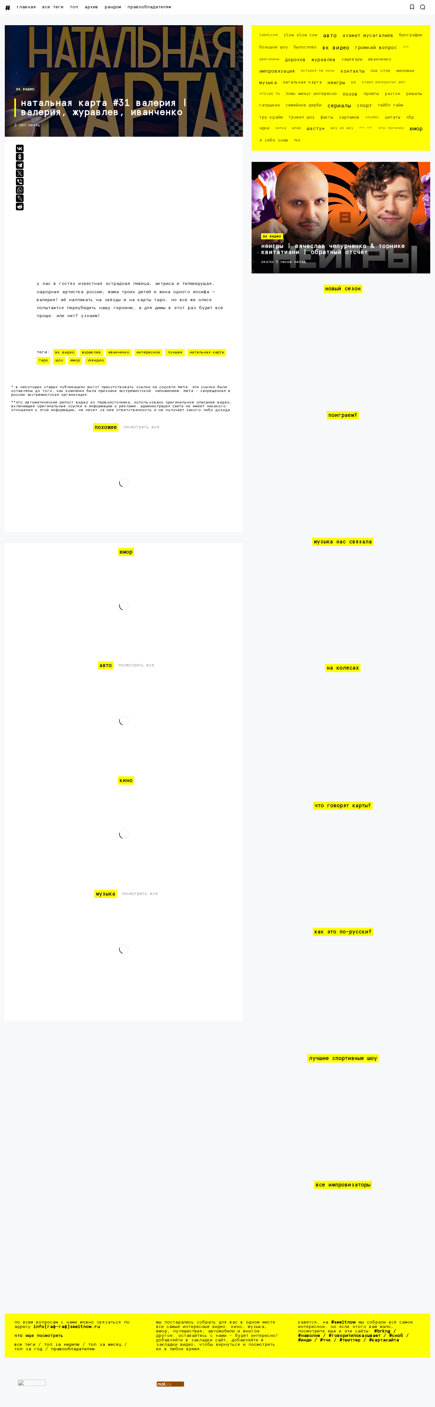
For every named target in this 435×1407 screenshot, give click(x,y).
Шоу (59, 360)
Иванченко (118, 352)
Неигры (336, 82)
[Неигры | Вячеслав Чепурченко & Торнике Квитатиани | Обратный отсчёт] (341, 217)
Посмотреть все (141, 427)
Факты (326, 117)
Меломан (405, 71)
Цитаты (392, 117)
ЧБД (410, 117)
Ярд (297, 140)
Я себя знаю (273, 140)
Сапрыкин (269, 105)
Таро (43, 360)
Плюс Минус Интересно (311, 94)
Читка (280, 128)
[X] (20, 173)
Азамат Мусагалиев (367, 35)
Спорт (364, 105)
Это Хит (366, 127)
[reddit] (20, 206)
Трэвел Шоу (302, 117)
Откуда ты (269, 93)
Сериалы (339, 106)
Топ (74, 7)
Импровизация (277, 71)
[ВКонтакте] (20, 148)
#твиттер (349, 1340)
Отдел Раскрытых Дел (383, 82)
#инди (304, 1340)
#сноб (396, 1335)
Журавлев (91, 352)
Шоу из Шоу (342, 128)
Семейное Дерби (304, 105)
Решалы (414, 94)
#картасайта (384, 1340)
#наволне (309, 1335)
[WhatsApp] (20, 190)
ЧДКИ (264, 128)
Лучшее (175, 352)
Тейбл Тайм (390, 105)
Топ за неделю (62, 1344)
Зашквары (351, 59)
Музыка (268, 82)
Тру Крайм (271, 117)
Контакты (352, 71)
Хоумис (372, 117)
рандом (112, 7)
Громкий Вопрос (376, 47)
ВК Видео (25, 89)
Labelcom (268, 35)
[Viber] (20, 181)
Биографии (410, 35)
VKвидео (95, 360)
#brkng (382, 1331)
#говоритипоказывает (355, 1335)
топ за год (28, 1349)
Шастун (316, 128)
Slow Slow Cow (300, 35)
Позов (350, 94)
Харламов (349, 117)
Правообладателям (149, 7)
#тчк (325, 1340)
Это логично (391, 128)
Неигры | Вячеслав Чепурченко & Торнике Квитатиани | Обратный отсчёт (333, 249)
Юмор (75, 360)
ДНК (406, 46)
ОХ (353, 82)
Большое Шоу (273, 47)
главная (26, 7)
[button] (412, 7)
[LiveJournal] (20, 198)
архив (91, 7)
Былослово (305, 47)
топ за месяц (104, 1344)
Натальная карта (207, 352)
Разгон (392, 94)
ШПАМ (296, 128)
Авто (330, 36)
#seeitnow (343, 1322)
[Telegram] (20, 165)
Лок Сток (380, 71)
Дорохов (295, 59)
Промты (371, 94)
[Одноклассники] (20, 157)
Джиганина (269, 59)
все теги (52, 7)
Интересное (148, 352)
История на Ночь (318, 70)
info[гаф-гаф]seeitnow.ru (66, 1326)
